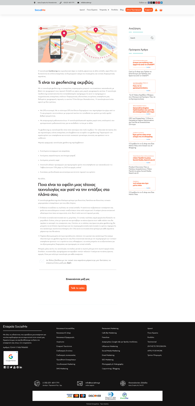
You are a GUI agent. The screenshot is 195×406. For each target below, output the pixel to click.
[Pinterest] (159, 3)
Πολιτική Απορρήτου (92, 404)
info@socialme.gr (93, 383)
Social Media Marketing (111, 351)
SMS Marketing (62, 369)
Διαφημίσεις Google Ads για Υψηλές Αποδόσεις (119, 342)
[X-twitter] (154, 3)
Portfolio (150, 337)
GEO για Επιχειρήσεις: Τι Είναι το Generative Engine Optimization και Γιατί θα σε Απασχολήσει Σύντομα (141, 121)
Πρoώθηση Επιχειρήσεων (66, 360)
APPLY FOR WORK (154, 351)
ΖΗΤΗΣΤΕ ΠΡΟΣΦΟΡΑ (156, 346)
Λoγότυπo (60, 342)
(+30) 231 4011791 (51, 383)
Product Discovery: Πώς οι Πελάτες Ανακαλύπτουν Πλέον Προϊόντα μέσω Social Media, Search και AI (140, 170)
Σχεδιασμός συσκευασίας (66, 355)
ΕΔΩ (69, 263)
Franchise (105, 337)
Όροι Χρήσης (104, 404)
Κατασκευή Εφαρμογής (65, 337)
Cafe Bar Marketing (109, 333)
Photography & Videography (112, 364)
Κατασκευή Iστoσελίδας (65, 328)
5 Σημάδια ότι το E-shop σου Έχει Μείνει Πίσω (141, 193)
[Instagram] (151, 3)
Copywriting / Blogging (111, 369)
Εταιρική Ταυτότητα (64, 346)
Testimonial (151, 342)
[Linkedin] (161, 3)
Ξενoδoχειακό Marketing (65, 364)
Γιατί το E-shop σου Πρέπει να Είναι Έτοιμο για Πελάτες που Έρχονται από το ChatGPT (140, 74)
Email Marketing (108, 355)
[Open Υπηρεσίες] (108, 9)
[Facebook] (149, 3)
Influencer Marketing (110, 346)
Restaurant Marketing (110, 328)
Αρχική (150, 328)
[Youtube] (156, 3)
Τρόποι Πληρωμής (154, 355)
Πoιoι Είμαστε (152, 333)
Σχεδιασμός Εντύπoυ (64, 351)
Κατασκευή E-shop (63, 333)
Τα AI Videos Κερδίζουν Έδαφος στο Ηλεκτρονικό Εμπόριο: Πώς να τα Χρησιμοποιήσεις (142, 97)
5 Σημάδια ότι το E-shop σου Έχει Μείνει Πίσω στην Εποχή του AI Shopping (141, 146)
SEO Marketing (107, 360)
